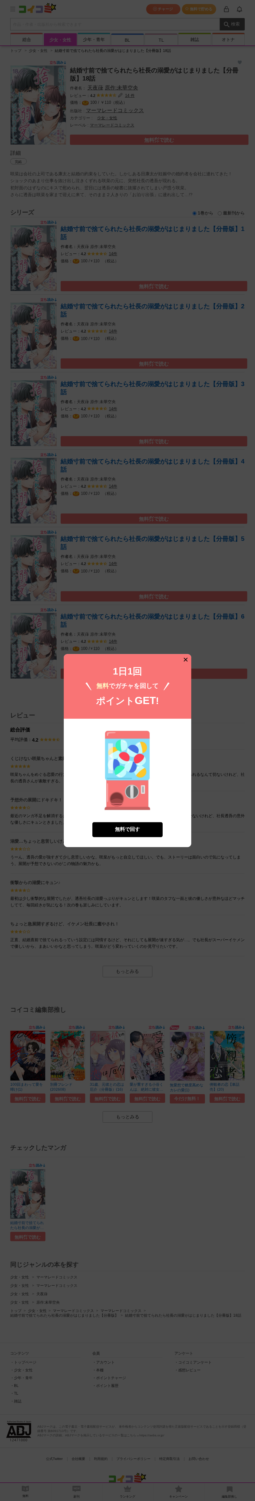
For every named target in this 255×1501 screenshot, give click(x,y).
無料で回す (127, 829)
